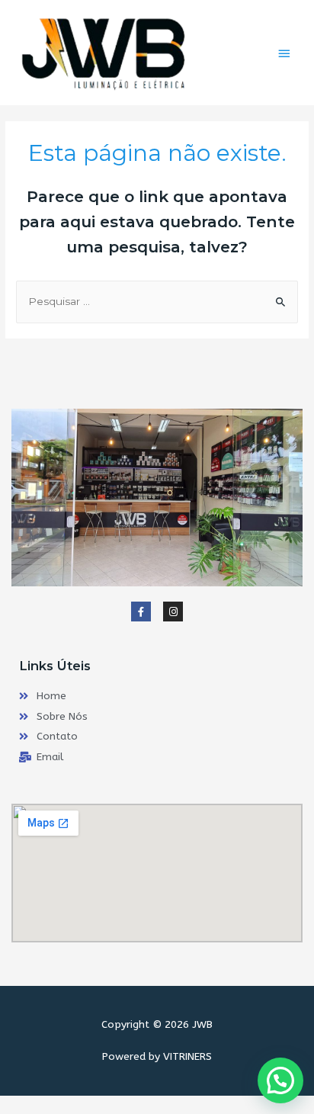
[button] (280, 1080)
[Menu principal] (284, 53)
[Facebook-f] (141, 611)
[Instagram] (173, 611)
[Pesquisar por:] (157, 301)
